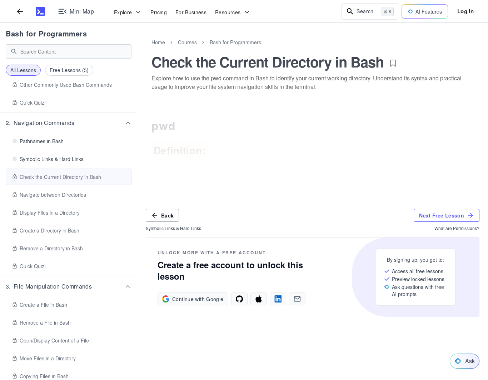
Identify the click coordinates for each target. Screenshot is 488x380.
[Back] (20, 11)
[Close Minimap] (137, 50)
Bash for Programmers (46, 33)
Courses (187, 42)
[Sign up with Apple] (258, 298)
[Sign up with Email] (297, 298)
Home (158, 42)
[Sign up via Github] (239, 298)
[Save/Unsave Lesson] (393, 63)
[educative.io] (40, 11)
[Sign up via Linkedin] (278, 298)
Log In (465, 11)
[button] (68, 123)
